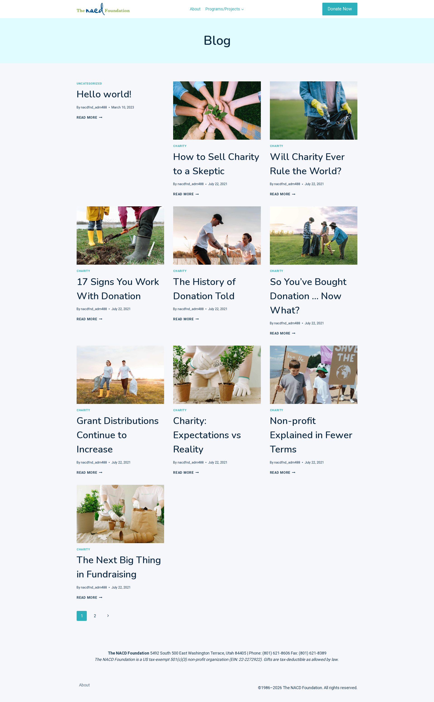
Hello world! (104, 94)
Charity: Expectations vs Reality (207, 435)
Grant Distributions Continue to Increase (118, 435)
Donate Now (340, 9)
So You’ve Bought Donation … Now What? (308, 296)
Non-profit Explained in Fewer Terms (311, 435)
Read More (89, 118)
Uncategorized (89, 83)
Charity (179, 146)
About (195, 9)
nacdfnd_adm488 (94, 107)
